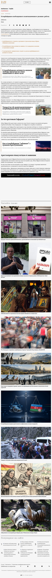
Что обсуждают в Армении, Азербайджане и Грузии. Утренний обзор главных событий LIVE (23, 350)
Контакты (8, 564)
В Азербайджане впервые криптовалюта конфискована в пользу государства (19, 424)
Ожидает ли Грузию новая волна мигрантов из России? (14, 460)
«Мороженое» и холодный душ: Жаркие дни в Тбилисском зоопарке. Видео (19, 532)
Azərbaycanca (4, 8)
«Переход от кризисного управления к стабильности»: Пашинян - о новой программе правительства (26, 553)
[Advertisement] (26, 189)
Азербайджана (5, 34)
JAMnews (3, 20)
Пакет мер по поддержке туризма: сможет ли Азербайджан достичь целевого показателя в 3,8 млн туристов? (24, 387)
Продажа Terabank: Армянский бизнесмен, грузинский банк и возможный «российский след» (23, 239)
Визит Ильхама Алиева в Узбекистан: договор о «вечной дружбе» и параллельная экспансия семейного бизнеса (10, 553)
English (11, 8)
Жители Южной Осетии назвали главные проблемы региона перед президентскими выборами (23, 496)
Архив (3, 13)
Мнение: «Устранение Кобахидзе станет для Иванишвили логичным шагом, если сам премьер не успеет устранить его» (43, 553)
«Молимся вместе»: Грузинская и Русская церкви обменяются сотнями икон (19, 313)
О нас (2, 564)
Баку (2, 22)
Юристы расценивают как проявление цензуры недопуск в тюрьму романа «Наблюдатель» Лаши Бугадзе (24, 276)
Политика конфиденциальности (21, 564)
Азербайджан (4, 11)
